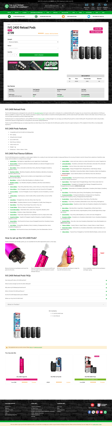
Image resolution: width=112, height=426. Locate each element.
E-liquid (24, 12)
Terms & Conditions (36, 406)
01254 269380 (93, 4)
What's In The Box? (13, 304)
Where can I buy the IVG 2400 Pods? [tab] (14, 298)
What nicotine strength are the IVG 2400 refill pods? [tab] (18, 284)
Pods (48, 12)
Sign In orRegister (99, 4)
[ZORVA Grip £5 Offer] (33, 70)
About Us (59, 406)
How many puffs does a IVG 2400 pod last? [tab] (15, 280)
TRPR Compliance (35, 415)
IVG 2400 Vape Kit (22, 377)
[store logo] (16, 6)
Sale (103, 12)
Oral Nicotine (65, 12)
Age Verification (9, 410)
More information (92, 407)
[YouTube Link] (101, 412)
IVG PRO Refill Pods (90, 377)
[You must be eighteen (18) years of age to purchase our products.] (92, 405)
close (100, 424)
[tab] (56, 304)
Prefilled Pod (60, 96)
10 (102, 382)
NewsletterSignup (86, 8)
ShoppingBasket (105, 8)
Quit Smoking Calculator (11, 415)
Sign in (31, 347)
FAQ (6, 413)
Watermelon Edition (67, 228)
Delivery (7, 408)
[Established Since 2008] (36, 16)
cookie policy (95, 424)
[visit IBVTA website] (102, 405)
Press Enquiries (61, 410)
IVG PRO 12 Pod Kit (56, 377)
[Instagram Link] (97, 412)
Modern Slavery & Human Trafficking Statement (43, 411)
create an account (38, 347)
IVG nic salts (41, 119)
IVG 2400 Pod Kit (85, 96)
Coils (73, 12)
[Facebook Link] (89, 412)
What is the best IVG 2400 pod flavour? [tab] (14, 291)
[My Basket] (105, 6)
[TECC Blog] (105, 412)
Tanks (80, 12)
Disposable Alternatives (37, 12)
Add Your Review (54, 33)
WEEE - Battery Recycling (37, 413)
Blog (97, 12)
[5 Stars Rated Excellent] (9, 16)
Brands (17, 12)
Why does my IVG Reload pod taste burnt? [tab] (15, 287)
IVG (34, 96)
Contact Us (8, 406)
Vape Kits (55, 12)
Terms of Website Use (36, 410)
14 (34, 382)
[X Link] (93, 412)
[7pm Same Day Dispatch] (88, 16)
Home (9, 24)
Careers (59, 411)
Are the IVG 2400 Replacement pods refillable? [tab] (16, 295)
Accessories (89, 12)
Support (7, 411)
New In (9, 12)
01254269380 (93, 8)
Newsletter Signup (86, 4)
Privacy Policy (34, 408)
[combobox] (54, 6)
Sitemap (33, 416)
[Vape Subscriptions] (63, 16)
